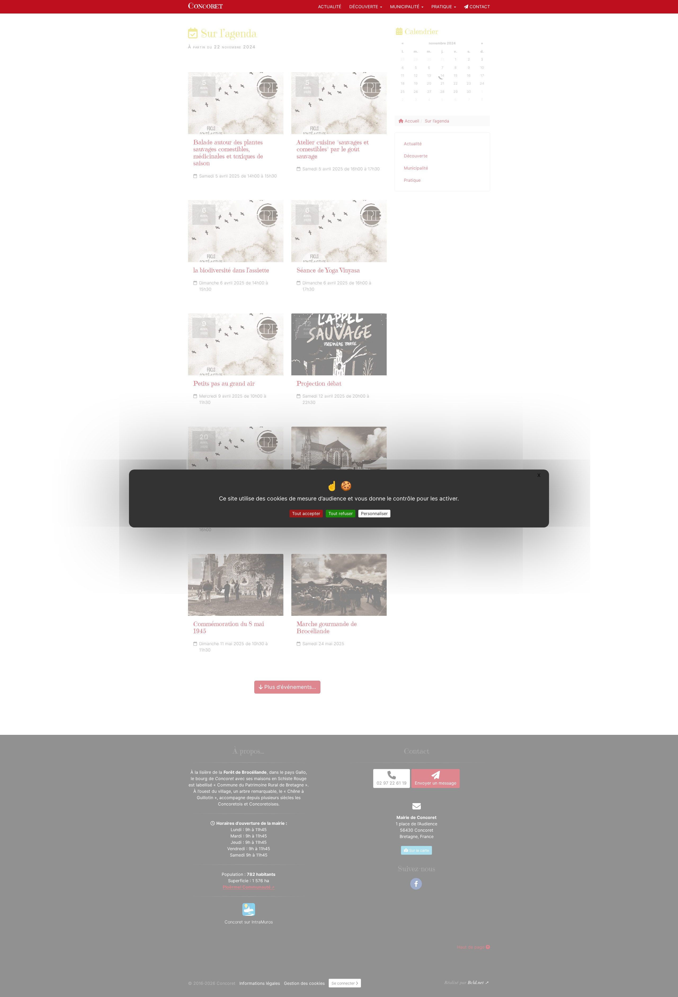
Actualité (329, 6)
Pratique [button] (442, 6)
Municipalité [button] (405, 6)
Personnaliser (374, 513)
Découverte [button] (364, 6)
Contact (479, 6)
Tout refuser (340, 513)
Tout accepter (306, 513)
